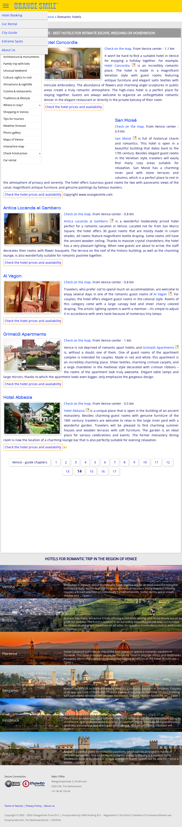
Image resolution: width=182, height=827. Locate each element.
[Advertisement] (77, 146)
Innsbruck (10, 720)
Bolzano (9, 620)
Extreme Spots (12, 41)
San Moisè (126, 120)
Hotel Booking (12, 15)
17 (114, 471)
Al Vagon (12, 275)
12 (168, 462)
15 (91, 471)
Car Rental (9, 24)
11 (156, 462)
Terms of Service (13, 805)
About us (49, 805)
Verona (8, 586)
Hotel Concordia (60, 42)
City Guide (9, 32)
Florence (9, 653)
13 (67, 471)
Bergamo (10, 690)
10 (145, 462)
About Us (8, 50)
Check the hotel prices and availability (73, 107)
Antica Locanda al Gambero (32, 207)
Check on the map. (118, 48)
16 (103, 471)
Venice (49, 17)
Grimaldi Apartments (24, 333)
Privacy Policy (34, 805)
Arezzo (8, 753)
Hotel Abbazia (17, 397)
